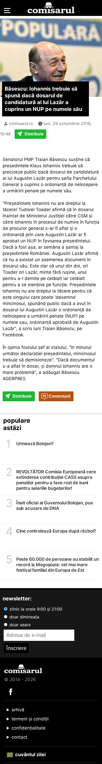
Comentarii (59, 396)
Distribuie (34, 134)
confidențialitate (29, 728)
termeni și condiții (30, 718)
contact (19, 737)
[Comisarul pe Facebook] (10, 691)
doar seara (19, 624)
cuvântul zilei (30, 754)
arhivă (18, 709)
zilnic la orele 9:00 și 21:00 (35, 609)
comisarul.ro (21, 123)
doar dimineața (23, 616)
